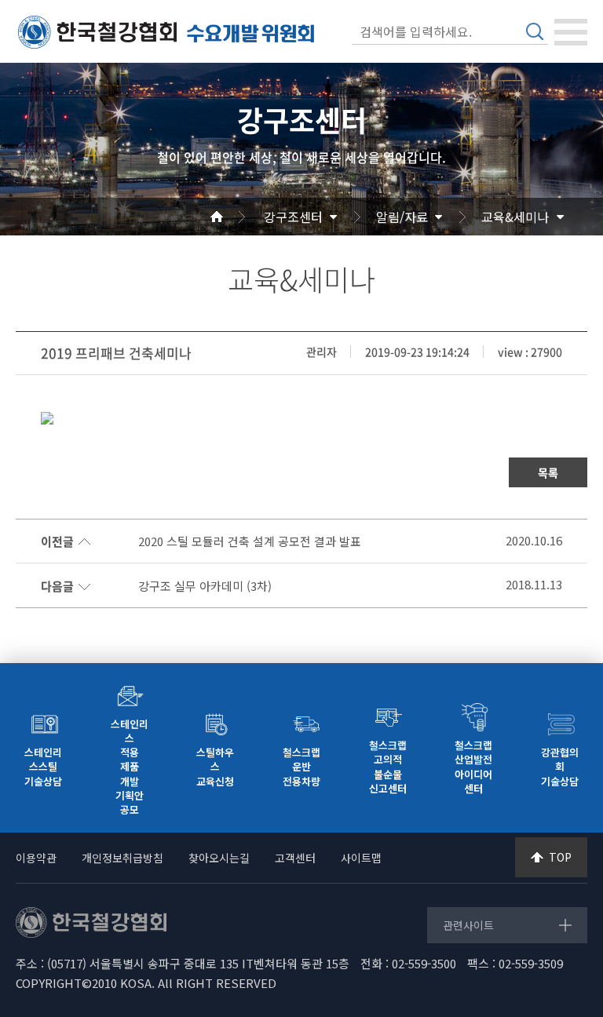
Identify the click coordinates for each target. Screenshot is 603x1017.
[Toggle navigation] (570, 32)
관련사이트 (468, 925)
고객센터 (295, 858)
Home (235, 216)
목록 (548, 472)
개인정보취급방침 (122, 858)
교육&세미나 (515, 216)
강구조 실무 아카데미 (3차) (205, 586)
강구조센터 (293, 216)
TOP (560, 857)
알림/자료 (402, 216)
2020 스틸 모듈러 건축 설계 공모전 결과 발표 (249, 541)
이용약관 (36, 858)
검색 (534, 31)
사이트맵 (361, 858)
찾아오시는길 (219, 858)
